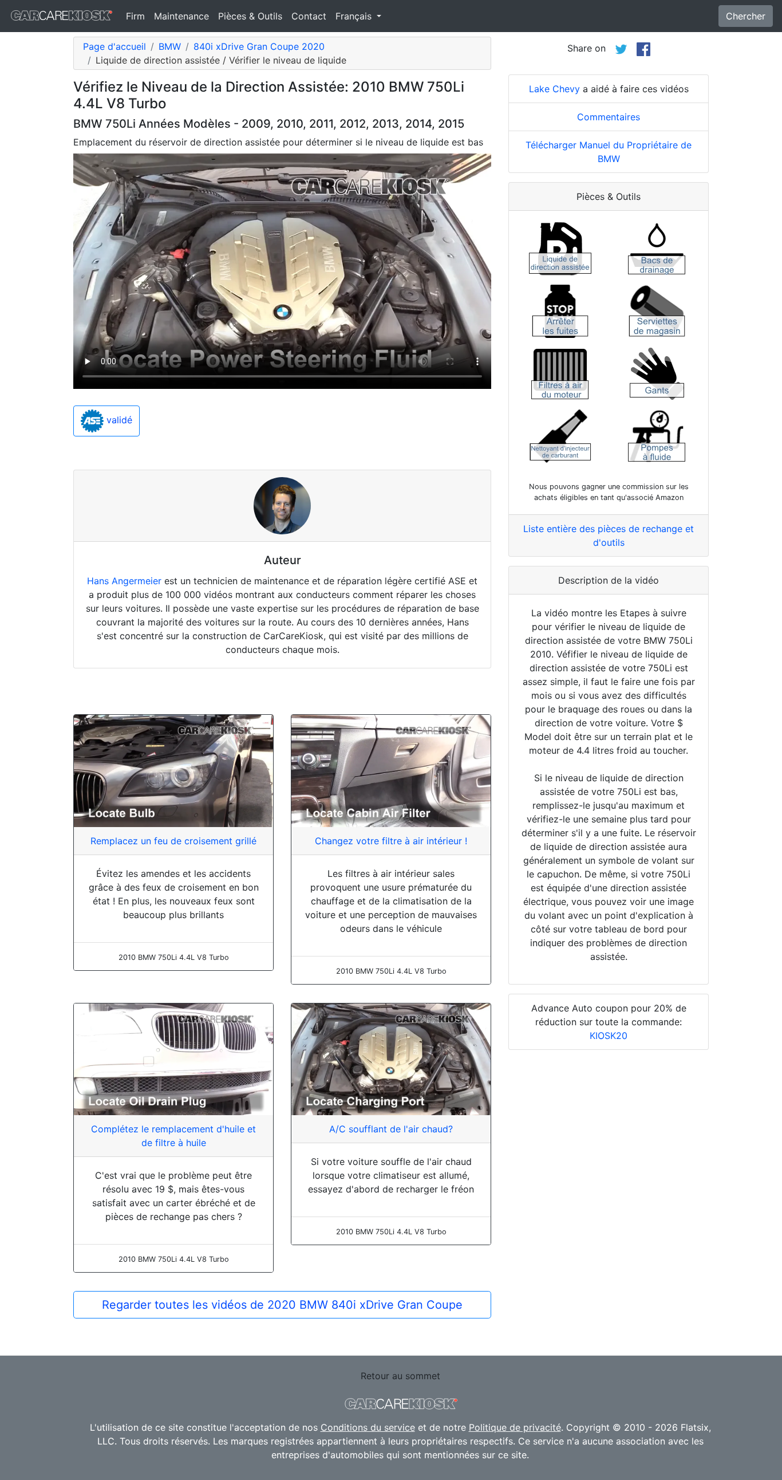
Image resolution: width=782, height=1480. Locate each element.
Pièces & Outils (250, 16)
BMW (170, 46)
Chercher (745, 16)
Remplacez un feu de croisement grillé (173, 841)
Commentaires (608, 117)
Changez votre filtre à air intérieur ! (391, 841)
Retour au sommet (400, 1375)
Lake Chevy (554, 89)
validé (118, 420)
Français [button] (354, 16)
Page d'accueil (114, 46)
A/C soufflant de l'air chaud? (391, 1129)
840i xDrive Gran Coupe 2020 (259, 46)
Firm (135, 16)
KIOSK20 (608, 1035)
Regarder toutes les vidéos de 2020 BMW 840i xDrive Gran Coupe (282, 1305)
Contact (308, 16)
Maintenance (181, 16)
